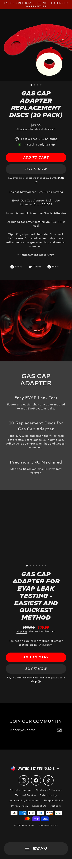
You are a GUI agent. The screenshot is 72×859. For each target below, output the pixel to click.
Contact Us (39, 806)
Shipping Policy (53, 800)
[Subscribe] (58, 730)
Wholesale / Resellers (49, 790)
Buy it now (36, 169)
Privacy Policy (19, 806)
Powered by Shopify (48, 825)
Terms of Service (25, 795)
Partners (55, 806)
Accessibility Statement (24, 800)
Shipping (22, 129)
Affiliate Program (21, 790)
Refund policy (48, 795)
